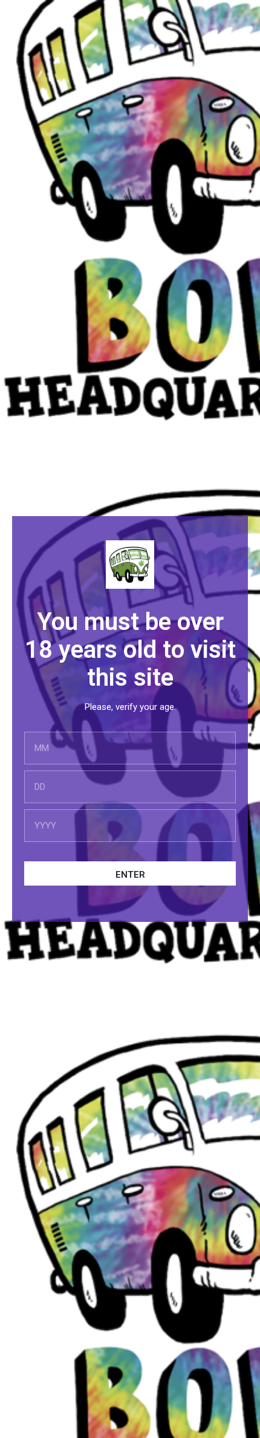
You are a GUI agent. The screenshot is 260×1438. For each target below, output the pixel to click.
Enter (130, 874)
